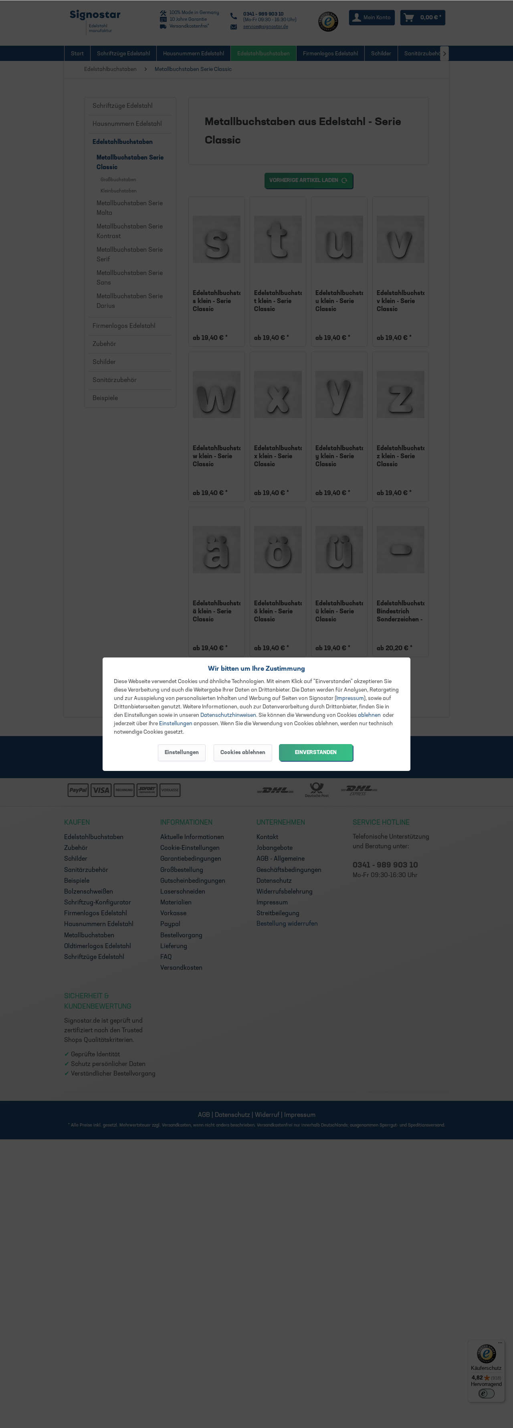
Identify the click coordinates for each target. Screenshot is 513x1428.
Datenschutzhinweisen (228, 715)
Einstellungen (175, 724)
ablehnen (369, 715)
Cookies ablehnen (242, 753)
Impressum (350, 699)
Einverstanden (316, 753)
